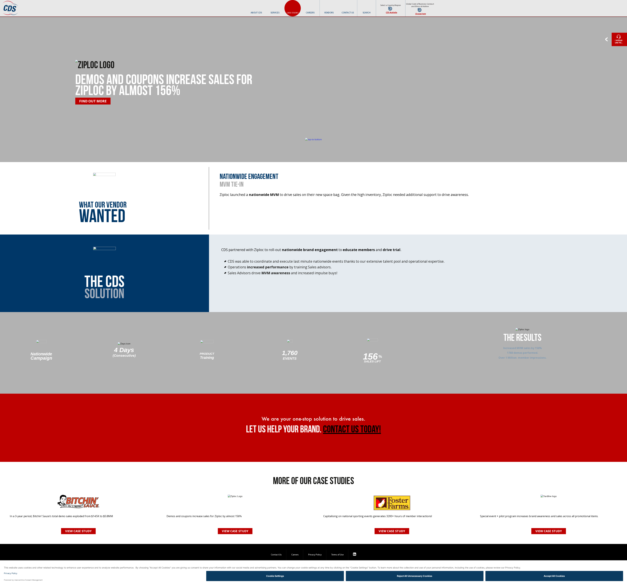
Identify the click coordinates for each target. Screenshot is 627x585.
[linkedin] (354, 554)
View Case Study (78, 531)
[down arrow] (313, 139)
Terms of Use (337, 555)
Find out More (93, 101)
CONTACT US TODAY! (352, 429)
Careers (295, 555)
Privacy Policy (315, 555)
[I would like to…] (616, 39)
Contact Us (276, 555)
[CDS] (10, 8)
